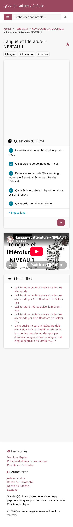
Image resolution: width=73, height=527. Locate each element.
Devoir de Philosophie (20, 481)
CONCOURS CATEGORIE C (48, 28)
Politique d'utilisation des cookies (27, 461)
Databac (12, 489)
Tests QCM (21, 28)
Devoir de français (18, 485)
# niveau (43, 54)
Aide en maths (16, 478)
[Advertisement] (36, 100)
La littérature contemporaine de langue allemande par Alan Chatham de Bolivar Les (38, 299)
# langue (10, 54)
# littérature (26, 54)
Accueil (7, 28)
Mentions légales (17, 457)
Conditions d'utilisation (20, 465)
